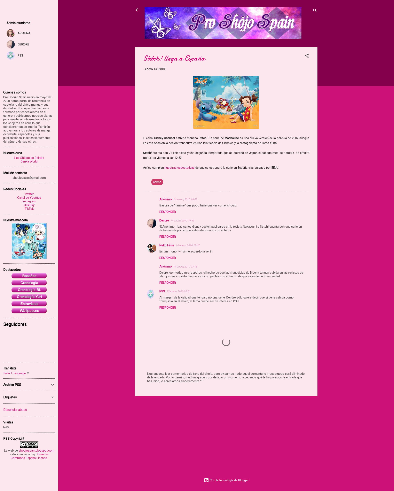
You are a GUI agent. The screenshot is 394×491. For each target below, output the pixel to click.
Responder (167, 211)
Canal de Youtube (29, 197)
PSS (162, 291)
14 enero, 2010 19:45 (182, 220)
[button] (306, 56)
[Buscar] (315, 11)
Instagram (29, 201)
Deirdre (164, 220)
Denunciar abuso (15, 410)
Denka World (29, 161)
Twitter (29, 194)
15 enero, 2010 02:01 (178, 291)
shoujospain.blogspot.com (36, 450)
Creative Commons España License (29, 456)
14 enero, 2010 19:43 (185, 199)
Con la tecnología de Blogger (229, 480)
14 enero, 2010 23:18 (185, 266)
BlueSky (29, 205)
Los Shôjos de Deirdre (29, 158)
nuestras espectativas (180, 167)
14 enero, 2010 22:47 (188, 245)
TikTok (29, 209)
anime (157, 182)
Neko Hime (166, 245)
